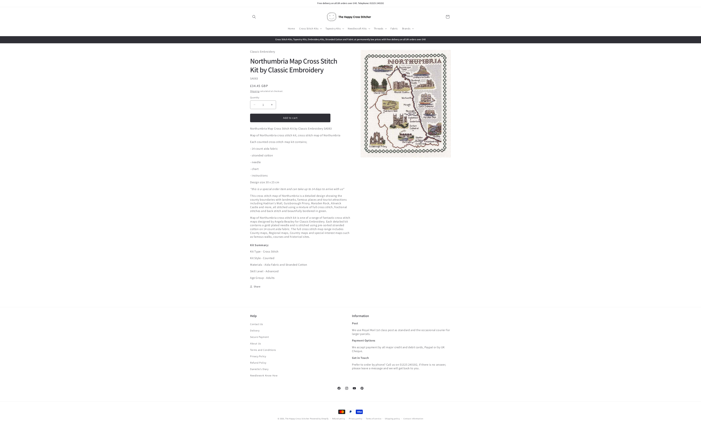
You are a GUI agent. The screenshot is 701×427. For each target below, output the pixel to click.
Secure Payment (259, 337)
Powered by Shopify (319, 418)
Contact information (413, 418)
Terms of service (373, 418)
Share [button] (257, 286)
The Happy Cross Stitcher (297, 418)
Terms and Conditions (263, 350)
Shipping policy (392, 418)
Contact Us (256, 324)
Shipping (254, 91)
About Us (255, 343)
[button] (254, 17)
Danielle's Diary (259, 369)
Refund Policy (258, 362)
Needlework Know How (263, 375)
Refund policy (338, 418)
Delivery (255, 330)
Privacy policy (355, 418)
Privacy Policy (258, 356)
